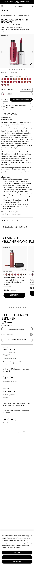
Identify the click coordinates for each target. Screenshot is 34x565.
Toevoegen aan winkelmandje (21, 99)
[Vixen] (8, 82)
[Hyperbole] (30, 79)
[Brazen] (22, 79)
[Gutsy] (11, 82)
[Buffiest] (21, 274)
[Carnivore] (2, 85)
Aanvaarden (17, 552)
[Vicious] (25, 82)
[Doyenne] (5, 82)
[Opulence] (11, 79)
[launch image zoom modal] (31, 63)
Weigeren (17, 557)
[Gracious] (16, 82)
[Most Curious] (5, 79)
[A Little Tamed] (18, 274)
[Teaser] (19, 79)
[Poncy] (5, 85)
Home (3, 15)
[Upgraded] (14, 82)
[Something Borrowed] (15, 274)
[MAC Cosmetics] (17, 6)
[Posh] (14, 79)
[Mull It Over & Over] (8, 85)
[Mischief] (22, 82)
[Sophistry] (30, 82)
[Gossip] (28, 79)
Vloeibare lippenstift (23, 15)
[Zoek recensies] (31, 334)
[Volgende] (25, 274)
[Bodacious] (2, 79)
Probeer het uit (26, 89)
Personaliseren (17, 561)
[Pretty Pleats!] (9, 274)
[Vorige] (4, 274)
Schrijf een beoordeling (17, 329)
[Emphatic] (25, 79)
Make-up (8, 15)
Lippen (14, 15)
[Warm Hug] (12, 274)
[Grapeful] (32, 274)
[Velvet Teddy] (6, 274)
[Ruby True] (8, 79)
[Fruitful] (19, 82)
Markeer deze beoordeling (10, 381)
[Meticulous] (16, 79)
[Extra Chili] (28, 82)
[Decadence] (2, 82)
